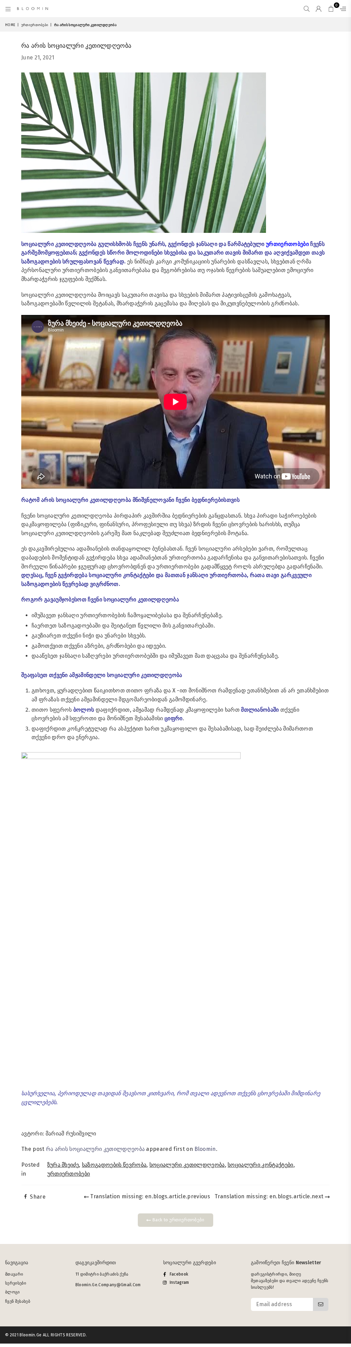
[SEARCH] (307, 8)
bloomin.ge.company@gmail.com (108, 1284)
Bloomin (205, 1149)
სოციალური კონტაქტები (260, 1165)
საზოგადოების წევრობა (114, 1165)
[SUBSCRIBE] (320, 1304)
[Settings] (341, 8)
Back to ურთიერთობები (178, 1219)
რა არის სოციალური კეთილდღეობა (95, 1149)
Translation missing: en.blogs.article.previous (149, 1196)
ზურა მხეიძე (63, 1165)
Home (10, 25)
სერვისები (15, 1283)
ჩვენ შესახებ (17, 1301)
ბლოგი (12, 1292)
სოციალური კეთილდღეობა (187, 1165)
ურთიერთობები (34, 25)
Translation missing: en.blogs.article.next (270, 1196)
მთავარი (14, 1274)
